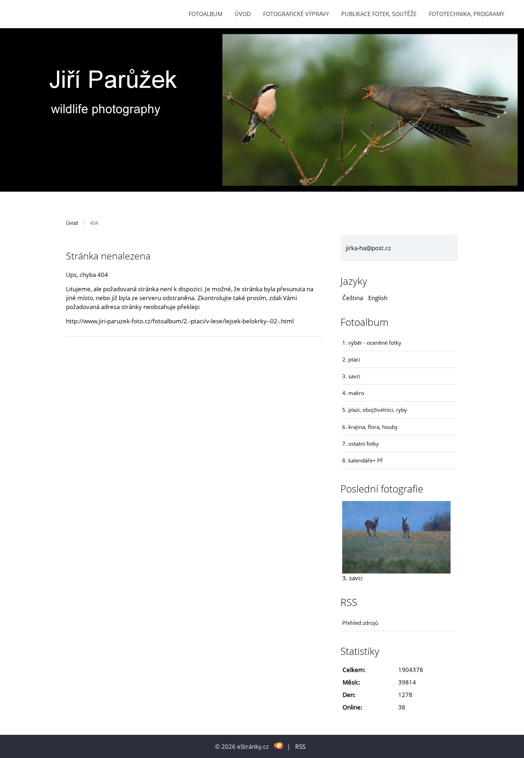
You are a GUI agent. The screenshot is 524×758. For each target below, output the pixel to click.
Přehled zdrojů (360, 622)
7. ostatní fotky (360, 443)
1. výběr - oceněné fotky (371, 342)
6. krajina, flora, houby (370, 426)
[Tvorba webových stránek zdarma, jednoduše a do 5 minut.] (278, 745)
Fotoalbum (205, 14)
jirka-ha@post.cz (368, 248)
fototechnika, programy (466, 14)
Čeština (352, 298)
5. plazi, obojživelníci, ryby (374, 409)
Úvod (243, 14)
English (377, 298)
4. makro (353, 392)
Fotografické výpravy (296, 14)
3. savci (351, 376)
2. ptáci (351, 359)
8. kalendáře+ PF (362, 460)
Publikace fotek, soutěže (379, 14)
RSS (300, 746)
